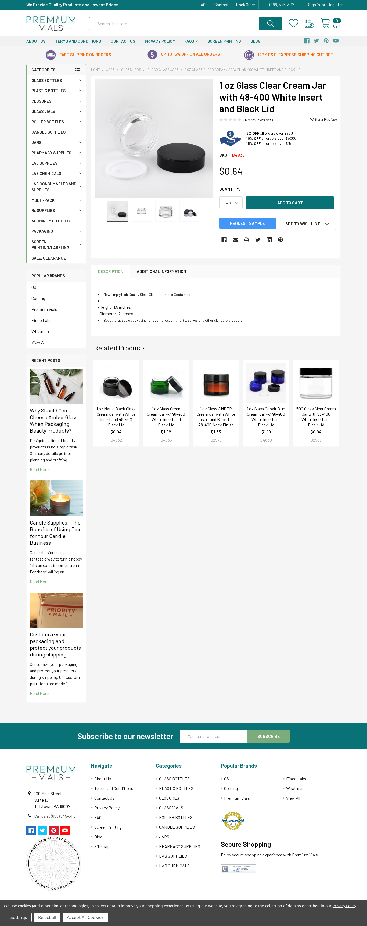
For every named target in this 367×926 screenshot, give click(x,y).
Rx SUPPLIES (43, 210)
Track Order (245, 4)
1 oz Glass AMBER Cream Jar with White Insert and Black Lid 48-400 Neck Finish (216, 416)
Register (335, 4)
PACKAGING (42, 231)
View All (38, 342)
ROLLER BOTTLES (47, 121)
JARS (36, 142)
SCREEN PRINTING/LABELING (50, 244)
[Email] (235, 240)
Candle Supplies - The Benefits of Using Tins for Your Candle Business (55, 532)
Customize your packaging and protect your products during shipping (55, 644)
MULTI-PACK (43, 200)
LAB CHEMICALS (46, 173)
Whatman (40, 331)
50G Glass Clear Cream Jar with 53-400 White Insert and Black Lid (316, 416)
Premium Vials (44, 309)
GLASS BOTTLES (46, 80)
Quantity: (229, 188)
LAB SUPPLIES (44, 163)
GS (33, 287)
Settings (18, 917)
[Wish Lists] (297, 23)
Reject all (47, 917)
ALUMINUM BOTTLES (50, 220)
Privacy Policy (160, 41)
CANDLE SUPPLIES (48, 132)
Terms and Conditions (78, 41)
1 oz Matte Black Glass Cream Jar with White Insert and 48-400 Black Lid (116, 416)
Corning (38, 298)
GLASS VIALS (43, 111)
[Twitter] (258, 240)
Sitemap (102, 846)
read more (39, 469)
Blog (256, 41)
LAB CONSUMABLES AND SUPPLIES (54, 186)
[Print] (246, 240)
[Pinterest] (280, 240)
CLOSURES (41, 101)
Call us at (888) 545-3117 (55, 816)
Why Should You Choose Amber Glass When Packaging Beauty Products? (53, 420)
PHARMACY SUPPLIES (51, 152)
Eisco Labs (41, 320)
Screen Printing (224, 41)
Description (110, 271)
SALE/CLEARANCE (48, 258)
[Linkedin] (269, 240)
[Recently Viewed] (313, 23)
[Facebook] (224, 240)
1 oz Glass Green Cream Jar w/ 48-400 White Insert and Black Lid (166, 416)
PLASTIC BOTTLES (48, 90)
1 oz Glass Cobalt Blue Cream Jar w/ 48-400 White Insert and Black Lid (266, 416)
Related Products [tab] (120, 348)
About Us (35, 41)
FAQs (203, 4)
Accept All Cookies (85, 917)
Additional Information (161, 271)
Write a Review (323, 119)
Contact (221, 4)
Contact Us (123, 41)
